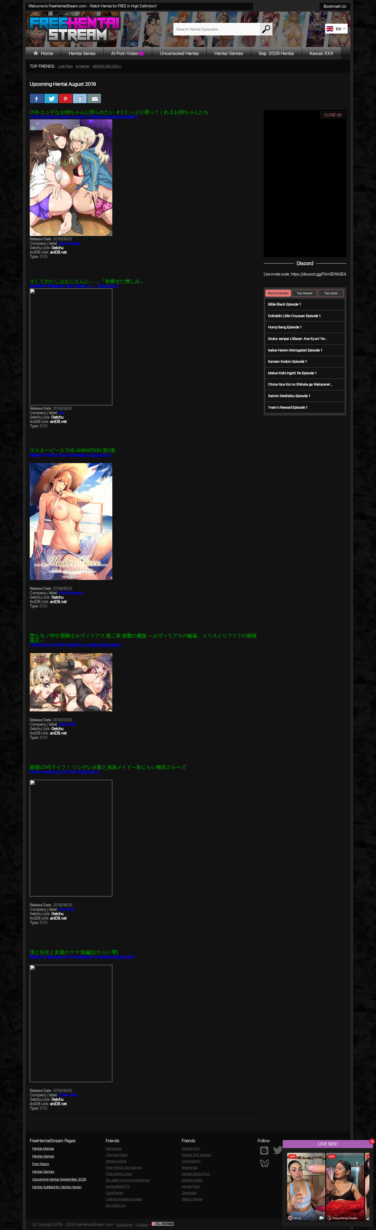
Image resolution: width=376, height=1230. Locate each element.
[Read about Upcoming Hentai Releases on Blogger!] (264, 1150)
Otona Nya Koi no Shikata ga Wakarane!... (300, 384)
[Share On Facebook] (37, 98)
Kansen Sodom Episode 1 (287, 361)
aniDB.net (58, 252)
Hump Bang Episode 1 (285, 327)
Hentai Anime (116, 1161)
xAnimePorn (191, 1161)
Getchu (57, 248)
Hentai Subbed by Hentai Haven (56, 1187)
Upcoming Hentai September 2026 (59, 1179)
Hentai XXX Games (196, 1155)
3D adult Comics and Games (128, 1180)
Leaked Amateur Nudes (124, 1199)
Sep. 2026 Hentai (276, 53)
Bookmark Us (335, 6)
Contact (142, 1225)
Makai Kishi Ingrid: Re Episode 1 (292, 373)
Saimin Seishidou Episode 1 (289, 396)
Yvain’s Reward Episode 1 (287, 407)
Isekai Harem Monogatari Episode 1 (295, 350)
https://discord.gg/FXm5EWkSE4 (318, 274)
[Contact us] (94, 98)
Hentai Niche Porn (196, 1174)
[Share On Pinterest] (65, 98)
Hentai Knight (192, 1180)
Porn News (40, 1164)
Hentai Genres (228, 53)
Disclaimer (124, 1225)
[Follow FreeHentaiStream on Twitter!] (278, 1150)
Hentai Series (82, 53)
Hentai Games (43, 1156)
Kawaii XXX (321, 53)
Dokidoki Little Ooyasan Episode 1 (294, 316)
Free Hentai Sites (119, 1174)
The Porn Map (116, 1155)
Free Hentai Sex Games (124, 1167)
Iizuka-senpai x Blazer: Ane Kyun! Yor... (297, 339)
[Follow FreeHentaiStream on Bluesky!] (264, 1163)
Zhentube (189, 1193)
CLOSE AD (333, 115)
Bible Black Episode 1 (284, 304)
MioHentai (190, 1167)
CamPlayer (114, 1193)
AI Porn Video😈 (127, 53)
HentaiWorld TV (118, 1186)
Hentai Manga (43, 1148)
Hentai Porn (191, 1148)
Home (47, 53)
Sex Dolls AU (116, 1205)
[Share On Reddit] (80, 98)
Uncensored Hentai (179, 53)
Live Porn (65, 66)
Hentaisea (113, 1148)
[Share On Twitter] (51, 98)
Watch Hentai (192, 1199)
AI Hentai (82, 66)
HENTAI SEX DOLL (106, 66)
